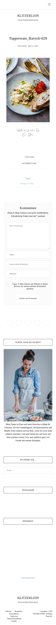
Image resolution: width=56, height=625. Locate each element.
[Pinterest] (30, 149)
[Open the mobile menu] (49, 4)
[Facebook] (20, 149)
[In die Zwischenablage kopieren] (35, 149)
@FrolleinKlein (28, 578)
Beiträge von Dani (27, 184)
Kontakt (14, 621)
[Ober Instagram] (28, 323)
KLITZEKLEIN (28, 15)
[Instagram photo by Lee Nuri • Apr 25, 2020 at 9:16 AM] (28, 568)
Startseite (8, 611)
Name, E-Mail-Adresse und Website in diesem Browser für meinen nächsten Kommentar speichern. (30, 286)
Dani (24, 46)
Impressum (14, 616)
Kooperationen (14, 614)
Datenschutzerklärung (14, 619)
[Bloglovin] (46, 323)
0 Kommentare (29, 163)
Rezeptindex (19, 611)
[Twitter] (25, 149)
